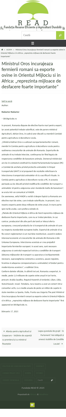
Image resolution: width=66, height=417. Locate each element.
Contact (40, 366)
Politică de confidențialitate (17, 366)
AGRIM (9, 50)
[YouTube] (32, 405)
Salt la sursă (7, 101)
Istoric (39, 373)
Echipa (28, 373)
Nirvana (33, 394)
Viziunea (28, 380)
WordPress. (44, 394)
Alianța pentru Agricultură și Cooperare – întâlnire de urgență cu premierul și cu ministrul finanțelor (17, 337)
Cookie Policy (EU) (11, 373)
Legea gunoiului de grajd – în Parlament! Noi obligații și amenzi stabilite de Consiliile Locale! (51, 337)
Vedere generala (11, 380)
